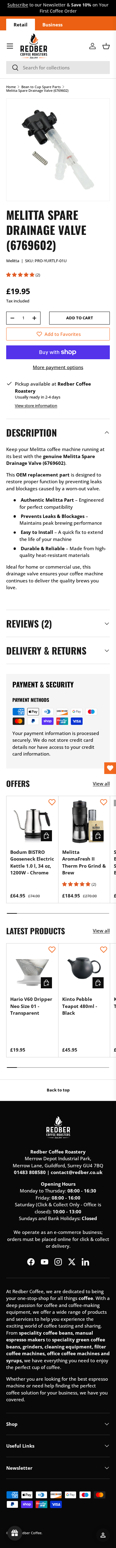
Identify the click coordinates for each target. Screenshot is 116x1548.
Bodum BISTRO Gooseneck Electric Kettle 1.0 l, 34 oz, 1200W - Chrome (32, 862)
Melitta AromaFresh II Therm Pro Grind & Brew (84, 862)
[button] (106, 46)
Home (11, 86)
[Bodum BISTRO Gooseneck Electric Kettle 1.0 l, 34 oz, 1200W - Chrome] (32, 822)
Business (52, 24)
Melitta (12, 260)
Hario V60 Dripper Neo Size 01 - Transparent (31, 1006)
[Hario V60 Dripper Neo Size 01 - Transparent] (32, 969)
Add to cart (79, 318)
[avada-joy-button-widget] (14, 1533)
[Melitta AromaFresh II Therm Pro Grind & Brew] (84, 822)
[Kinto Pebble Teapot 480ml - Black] (84, 969)
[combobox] (58, 67)
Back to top (58, 1090)
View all (101, 783)
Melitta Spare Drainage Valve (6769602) (37, 90)
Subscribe (17, 5)
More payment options (58, 367)
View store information (36, 405)
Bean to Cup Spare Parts (41, 86)
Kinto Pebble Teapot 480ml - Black (79, 1006)
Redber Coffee (29, 1532)
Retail (21, 24)
